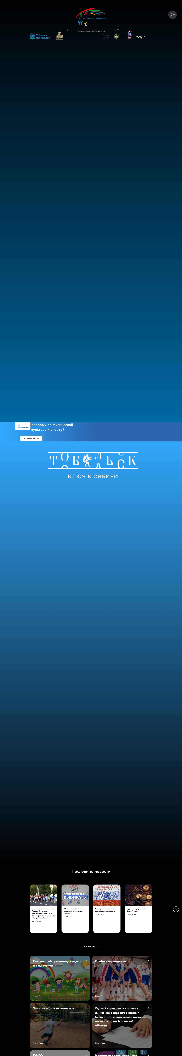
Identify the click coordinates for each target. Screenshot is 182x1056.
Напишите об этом (31, 438)
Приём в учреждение (110, 961)
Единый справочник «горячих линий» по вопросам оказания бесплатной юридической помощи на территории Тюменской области (120, 1016)
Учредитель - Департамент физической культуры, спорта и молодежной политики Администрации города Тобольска (91, 30)
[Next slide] (176, 909)
